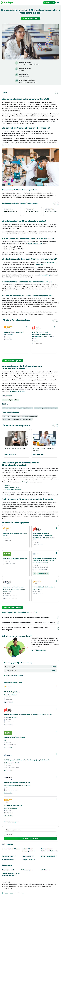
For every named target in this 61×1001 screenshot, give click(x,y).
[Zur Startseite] (7, 2)
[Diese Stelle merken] (56, 685)
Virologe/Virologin (28, 859)
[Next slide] (58, 203)
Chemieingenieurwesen (11, 487)
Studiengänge (26, 482)
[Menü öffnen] (58, 2)
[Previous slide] (54, 203)
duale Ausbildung (51, 262)
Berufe (11, 893)
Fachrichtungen (26, 870)
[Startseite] (2, 893)
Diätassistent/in (27, 856)
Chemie (6, 485)
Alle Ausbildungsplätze (12, 361)
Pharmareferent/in (8, 859)
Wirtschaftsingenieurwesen (12, 489)
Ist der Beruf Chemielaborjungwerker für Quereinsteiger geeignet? (28, 622)
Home (6, 893)
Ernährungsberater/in (48, 856)
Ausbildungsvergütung (35, 243)
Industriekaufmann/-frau (10, 849)
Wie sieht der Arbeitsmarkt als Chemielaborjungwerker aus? (26, 617)
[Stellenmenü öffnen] (27, 327)
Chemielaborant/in (8, 856)
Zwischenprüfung (44, 275)
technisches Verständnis (17, 391)
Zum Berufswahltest (38, 650)
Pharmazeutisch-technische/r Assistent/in (49, 850)
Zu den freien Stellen (30, 18)
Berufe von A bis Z (8, 870)
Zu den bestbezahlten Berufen (14, 675)
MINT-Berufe (44, 870)
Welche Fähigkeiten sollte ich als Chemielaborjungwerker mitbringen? (25, 628)
